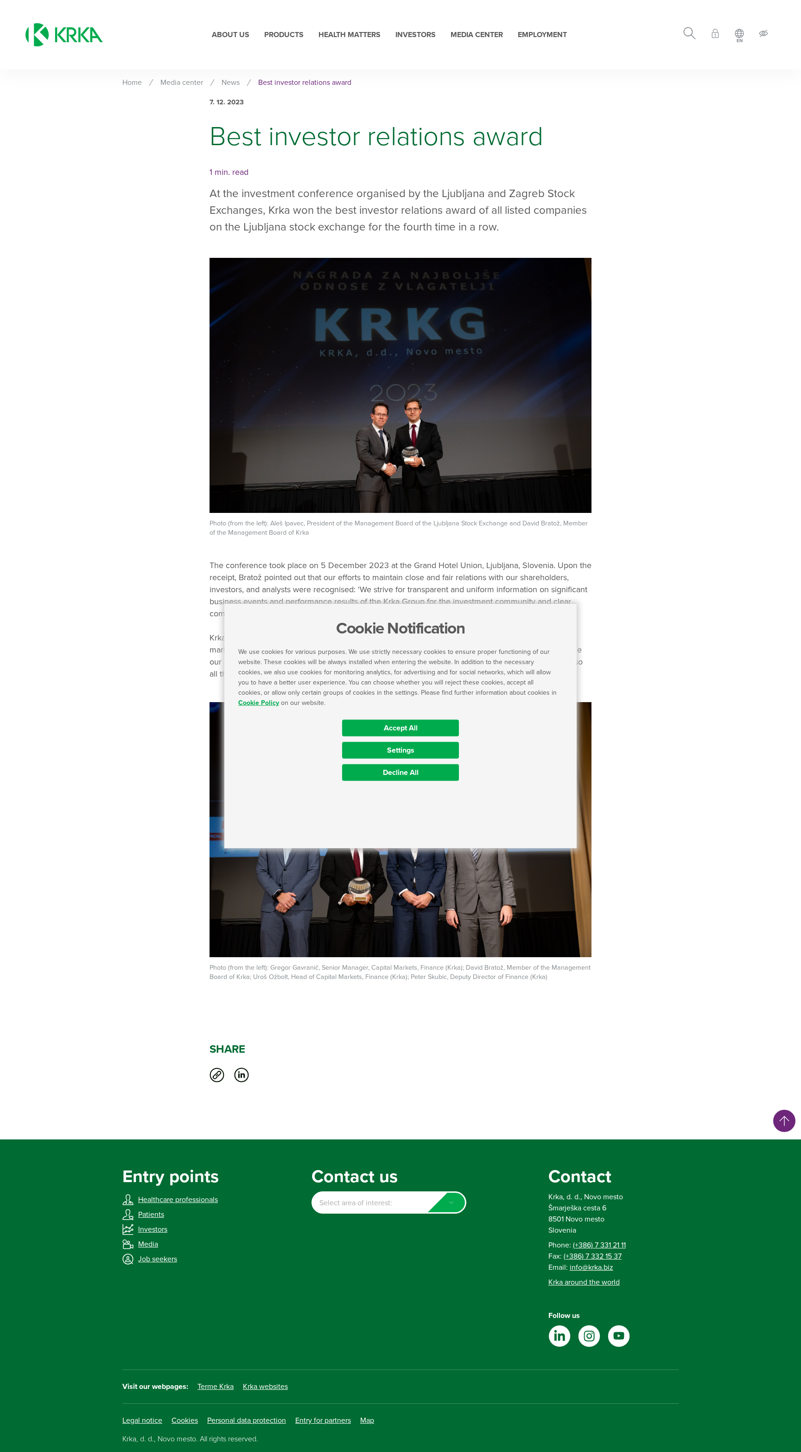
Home (132, 82)
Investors (415, 34)
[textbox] (388, 1203)
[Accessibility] (763, 35)
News (231, 82)
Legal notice (142, 1420)
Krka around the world (584, 1282)
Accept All (401, 728)
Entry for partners (323, 1420)
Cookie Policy (258, 703)
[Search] (689, 35)
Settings (400, 750)
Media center (477, 34)
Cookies (185, 1420)
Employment (542, 34)
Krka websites (265, 1386)
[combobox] (389, 1202)
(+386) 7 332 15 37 (593, 1256)
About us (230, 34)
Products (284, 34)
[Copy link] (217, 1075)
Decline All (401, 772)
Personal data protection (246, 1420)
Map (367, 1420)
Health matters (349, 34)
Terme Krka (215, 1386)
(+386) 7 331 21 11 (599, 1245)
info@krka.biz (591, 1267)
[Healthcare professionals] (715, 35)
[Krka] (64, 34)
